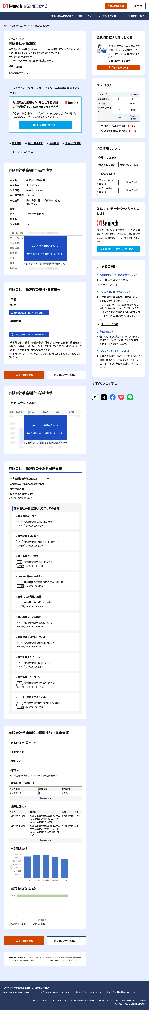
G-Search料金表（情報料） (118, 130)
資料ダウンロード (111, 16)
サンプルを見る (129, 165)
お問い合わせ (137, 16)
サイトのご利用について (56, 960)
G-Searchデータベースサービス (117, 248)
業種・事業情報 (35, 143)
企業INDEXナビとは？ (62, 15)
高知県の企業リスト (20, 25)
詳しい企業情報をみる (45, 125)
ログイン (138, 6)
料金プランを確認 (109, 324)
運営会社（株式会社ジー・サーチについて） (52, 1000)
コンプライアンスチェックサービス (53, 992)
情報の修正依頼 (128, 1000)
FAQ (89, 15)
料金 (80, 15)
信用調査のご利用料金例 (118, 125)
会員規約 (141, 1000)
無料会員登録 (117, 6)
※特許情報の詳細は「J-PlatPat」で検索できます (33, 775)
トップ (6, 25)
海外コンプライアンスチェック (87, 992)
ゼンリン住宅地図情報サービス (120, 992)
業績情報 (54, 143)
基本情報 (16, 143)
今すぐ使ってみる (119, 67)
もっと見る (46, 798)
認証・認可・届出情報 (22, 152)
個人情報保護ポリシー (85, 1000)
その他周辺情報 (73, 143)
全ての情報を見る (43, 246)
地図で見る (33, 204)
